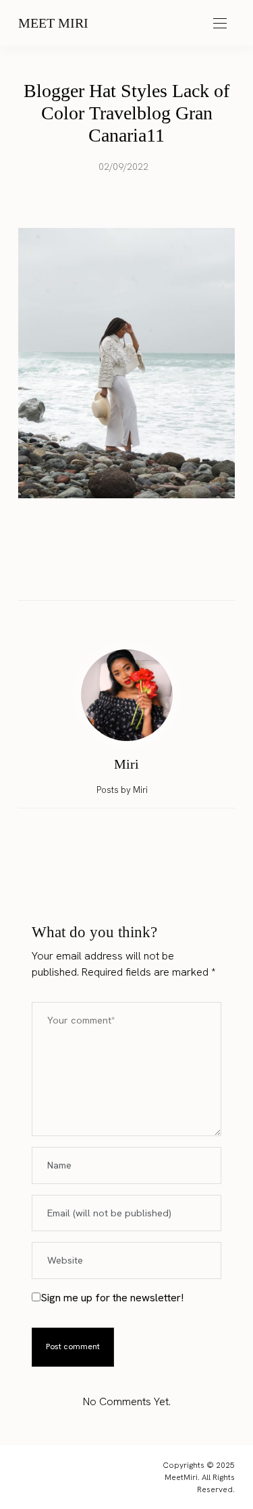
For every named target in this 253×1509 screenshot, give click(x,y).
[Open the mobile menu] (220, 24)
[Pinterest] (139, 571)
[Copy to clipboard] (165, 571)
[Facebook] (88, 571)
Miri (126, 764)
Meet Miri (53, 23)
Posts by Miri (123, 790)
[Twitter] (114, 572)
